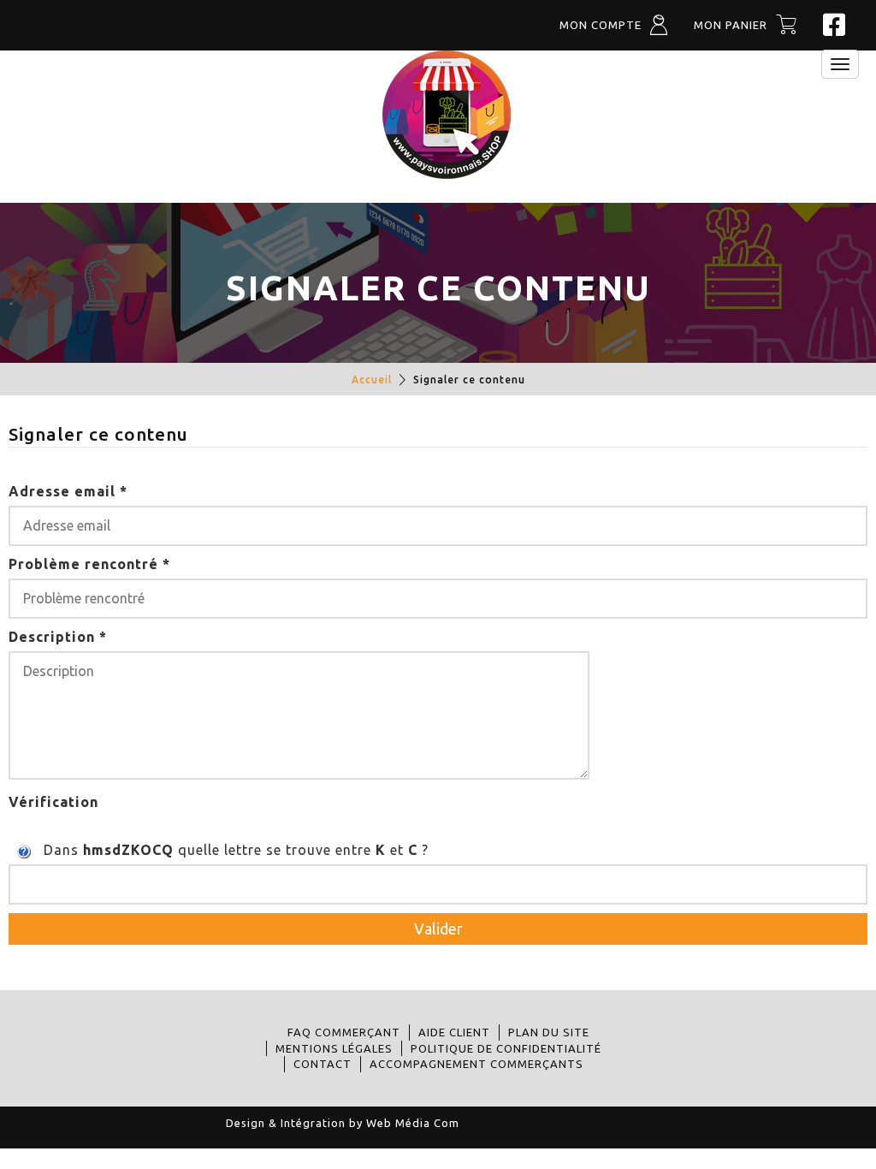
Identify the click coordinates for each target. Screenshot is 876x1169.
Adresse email (68, 491)
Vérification (53, 802)
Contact (322, 1064)
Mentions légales (334, 1048)
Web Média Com (412, 1123)
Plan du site (548, 1032)
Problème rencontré (89, 564)
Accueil (372, 379)
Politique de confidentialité (506, 1048)
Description (58, 636)
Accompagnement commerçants (476, 1064)
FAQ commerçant (343, 1032)
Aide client (454, 1032)
